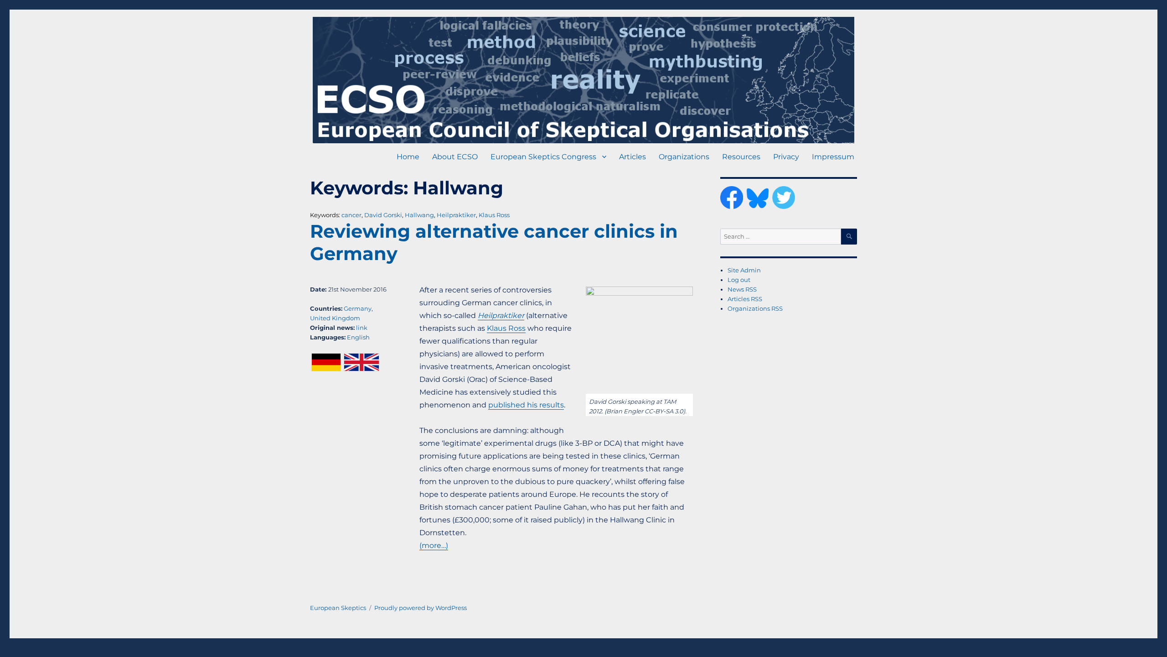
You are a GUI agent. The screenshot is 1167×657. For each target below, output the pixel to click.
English (358, 337)
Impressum (833, 156)
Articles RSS (745, 298)
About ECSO (455, 156)
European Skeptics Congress (543, 156)
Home (408, 156)
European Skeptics (338, 607)
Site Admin (744, 270)
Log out (739, 279)
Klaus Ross (494, 215)
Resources (741, 156)
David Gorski (383, 215)
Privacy (786, 156)
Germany (358, 308)
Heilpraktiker (456, 215)
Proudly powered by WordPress (420, 607)
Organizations (684, 156)
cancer (351, 215)
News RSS (742, 289)
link (361, 327)
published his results (526, 405)
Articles (632, 156)
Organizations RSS (755, 308)
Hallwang (419, 215)
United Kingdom (335, 318)
